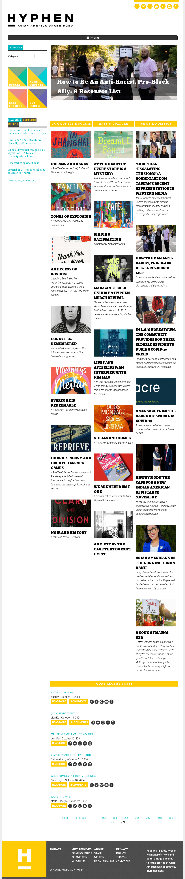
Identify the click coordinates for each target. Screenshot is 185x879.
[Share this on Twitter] (96, 701)
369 (171, 817)
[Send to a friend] (106, 701)
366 (137, 817)
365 (126, 817)
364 (115, 817)
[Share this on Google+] (101, 701)
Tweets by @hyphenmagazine (22, 180)
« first (65, 817)
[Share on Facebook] (92, 701)
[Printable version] (111, 701)
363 (103, 817)
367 (148, 817)
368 (159, 817)
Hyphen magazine (24, 859)
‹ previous (80, 817)
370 (112, 822)
